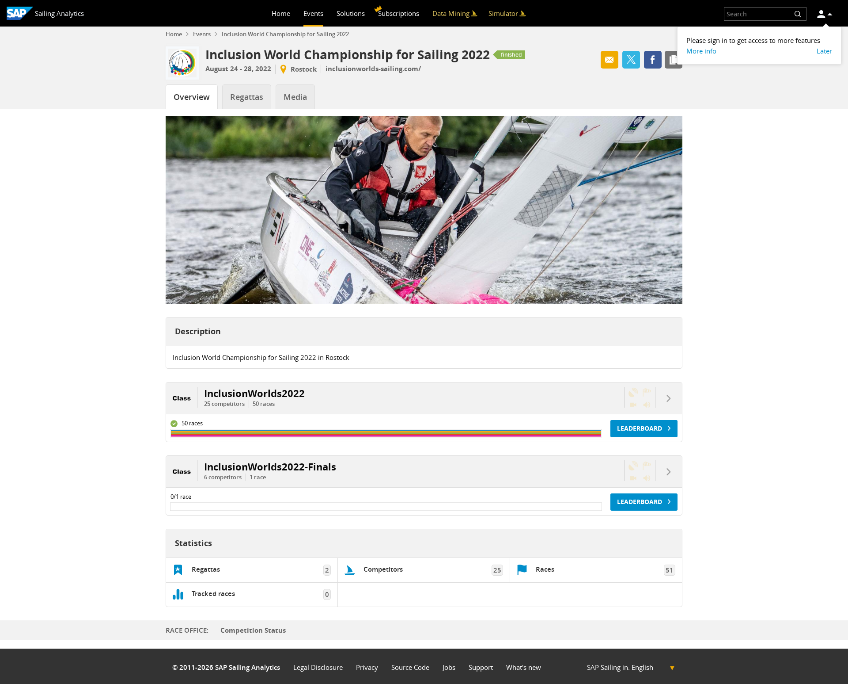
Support (481, 667)
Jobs (449, 667)
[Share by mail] (609, 60)
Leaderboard (640, 428)
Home (281, 13)
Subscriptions (398, 13)
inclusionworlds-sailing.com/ (373, 69)
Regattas (246, 97)
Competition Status (253, 630)
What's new (523, 667)
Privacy (367, 667)
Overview (192, 97)
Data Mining (450, 13)
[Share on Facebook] (653, 60)
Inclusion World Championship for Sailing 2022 (285, 34)
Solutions (351, 13)
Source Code (410, 667)
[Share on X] (631, 60)
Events (313, 13)
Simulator (503, 13)
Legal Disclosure (318, 667)
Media (295, 97)
